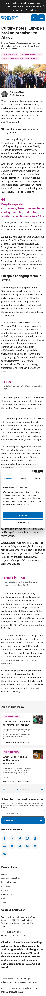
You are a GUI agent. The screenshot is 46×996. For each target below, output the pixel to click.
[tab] (17, 789)
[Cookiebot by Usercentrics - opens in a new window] (32, 471)
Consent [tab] (8, 478)
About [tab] (38, 478)
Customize (21, 523)
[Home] (9, 17)
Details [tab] (23, 478)
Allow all (23, 515)
